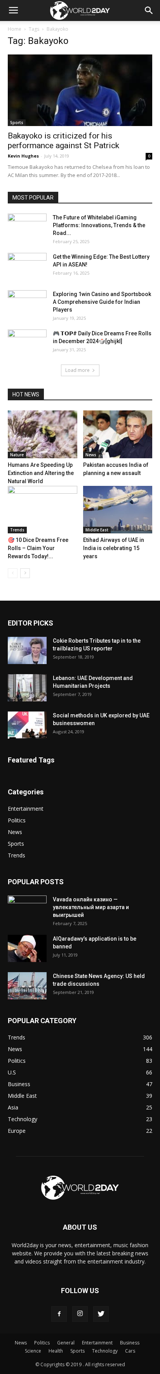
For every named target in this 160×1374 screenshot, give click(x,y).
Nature (17, 454)
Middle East (96, 530)
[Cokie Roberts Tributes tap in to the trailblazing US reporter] (27, 650)
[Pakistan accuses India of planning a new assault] (118, 434)
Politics (17, 820)
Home (14, 29)
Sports (16, 122)
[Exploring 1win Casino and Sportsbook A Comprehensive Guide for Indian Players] (27, 303)
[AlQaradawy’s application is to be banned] (27, 948)
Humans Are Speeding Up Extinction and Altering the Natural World (41, 473)
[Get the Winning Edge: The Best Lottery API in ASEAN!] (27, 266)
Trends (17, 530)
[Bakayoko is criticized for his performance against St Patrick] (80, 90)
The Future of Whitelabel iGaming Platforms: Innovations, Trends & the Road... (99, 225)
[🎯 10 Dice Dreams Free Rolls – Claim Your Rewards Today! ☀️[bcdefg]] (42, 510)
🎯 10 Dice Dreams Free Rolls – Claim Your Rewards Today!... (38, 548)
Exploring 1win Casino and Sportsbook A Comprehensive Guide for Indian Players (102, 302)
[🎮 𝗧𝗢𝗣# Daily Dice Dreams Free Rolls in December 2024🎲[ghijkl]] (27, 343)
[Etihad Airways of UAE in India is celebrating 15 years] (118, 510)
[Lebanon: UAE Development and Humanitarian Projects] (27, 687)
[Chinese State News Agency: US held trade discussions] (27, 985)
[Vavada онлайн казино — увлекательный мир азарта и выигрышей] (27, 909)
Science (33, 1351)
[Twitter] (101, 1314)
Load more (77, 370)
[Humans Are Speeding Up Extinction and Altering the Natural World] (42, 434)
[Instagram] (80, 1314)
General (66, 1342)
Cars (130, 1351)
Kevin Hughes (23, 156)
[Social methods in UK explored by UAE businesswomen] (27, 725)
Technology (105, 1351)
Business (129, 1342)
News (90, 454)
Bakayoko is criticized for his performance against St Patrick (63, 140)
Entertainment (25, 808)
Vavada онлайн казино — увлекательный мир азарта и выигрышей (91, 907)
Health (56, 1351)
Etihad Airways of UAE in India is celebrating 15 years (113, 548)
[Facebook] (59, 1314)
